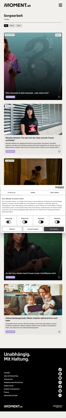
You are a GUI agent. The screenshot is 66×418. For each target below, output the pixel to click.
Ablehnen (12, 229)
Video (19, 26)
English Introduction (12, 389)
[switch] (24, 222)
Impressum (8, 379)
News (12, 26)
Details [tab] (33, 192)
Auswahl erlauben (33, 229)
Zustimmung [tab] (11, 192)
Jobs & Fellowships (11, 376)
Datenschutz (8, 386)
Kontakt (7, 373)
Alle (6, 26)
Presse (6, 392)
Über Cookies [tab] (54, 192)
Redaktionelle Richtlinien (13, 382)
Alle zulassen (54, 229)
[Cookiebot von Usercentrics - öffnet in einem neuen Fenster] (56, 187)
